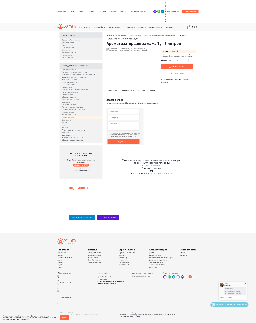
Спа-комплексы (68, 47)
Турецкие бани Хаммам (71, 40)
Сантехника (66, 120)
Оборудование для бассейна (72, 140)
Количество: (166, 60)
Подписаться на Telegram (82, 217)
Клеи (64, 125)
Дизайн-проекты (155, 27)
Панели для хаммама (70, 92)
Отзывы (91, 11)
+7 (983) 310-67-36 (81, 165)
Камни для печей (69, 114)
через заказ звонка (81, 170)
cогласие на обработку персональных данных (125, 134)
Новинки (60, 262)
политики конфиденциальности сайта (123, 136)
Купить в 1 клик (177, 73)
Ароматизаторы (68, 117)
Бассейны (66, 50)
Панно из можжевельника (72, 107)
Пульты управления (69, 82)
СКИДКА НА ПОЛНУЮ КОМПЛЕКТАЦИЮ (122, 39)
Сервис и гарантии (94, 262)
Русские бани (67, 45)
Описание (112, 90)
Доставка (102, 11)
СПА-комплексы (124, 262)
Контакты (169, 27)
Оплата (113, 11)
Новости (123, 11)
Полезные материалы (138, 11)
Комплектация (68, 55)
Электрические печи (70, 79)
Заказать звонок (190, 11)
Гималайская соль (69, 104)
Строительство (84, 27)
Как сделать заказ (94, 253)
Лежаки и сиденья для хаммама (75, 89)
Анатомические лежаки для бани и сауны (78, 74)
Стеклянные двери (69, 69)
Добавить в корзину (177, 67)
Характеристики (127, 90)
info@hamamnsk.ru (161, 173)
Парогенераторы (68, 84)
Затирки (65, 127)
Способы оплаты (94, 260)
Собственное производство (136, 27)
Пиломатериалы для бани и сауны (75, 72)
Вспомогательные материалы (73, 137)
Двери (151, 253)
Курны (64, 122)
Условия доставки (94, 255)
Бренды (60, 255)
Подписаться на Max (108, 217)
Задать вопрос (123, 142)
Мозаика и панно (68, 112)
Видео (81, 11)
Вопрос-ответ (93, 257)
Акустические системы (71, 99)
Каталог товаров (115, 27)
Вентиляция (66, 135)
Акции (72, 11)
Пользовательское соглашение (129, 316)
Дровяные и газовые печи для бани (75, 77)
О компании (62, 11)
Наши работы (99, 27)
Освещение (66, 102)
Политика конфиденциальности (164, 315)
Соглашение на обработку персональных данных (136, 315)
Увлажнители (67, 87)
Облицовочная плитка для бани (74, 110)
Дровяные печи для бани (158, 260)
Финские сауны (68, 42)
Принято (64, 317)
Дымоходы (66, 132)
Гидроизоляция (68, 94)
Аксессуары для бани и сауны (74, 130)
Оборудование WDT (69, 97)
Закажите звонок (151, 168)
